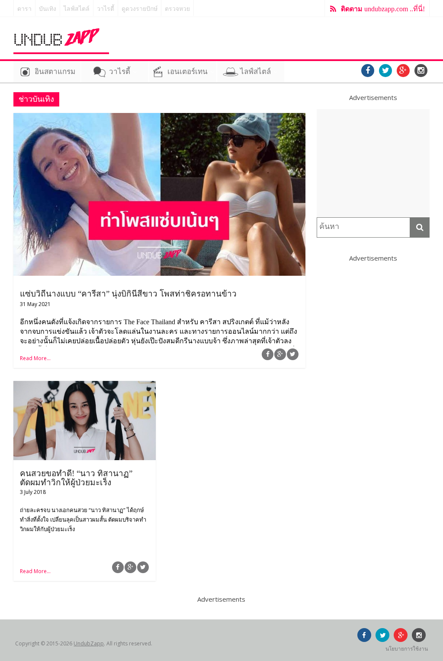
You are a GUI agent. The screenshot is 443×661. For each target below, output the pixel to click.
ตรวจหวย (177, 9)
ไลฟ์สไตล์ (77, 9)
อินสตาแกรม (55, 72)
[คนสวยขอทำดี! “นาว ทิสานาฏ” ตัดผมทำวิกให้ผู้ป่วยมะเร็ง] (84, 386)
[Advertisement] (373, 163)
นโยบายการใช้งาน (406, 648)
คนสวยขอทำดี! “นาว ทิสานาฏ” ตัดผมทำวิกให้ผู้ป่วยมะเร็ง (76, 478)
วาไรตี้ (105, 9)
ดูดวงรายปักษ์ (139, 9)
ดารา (24, 9)
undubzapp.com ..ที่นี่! (383, 9)
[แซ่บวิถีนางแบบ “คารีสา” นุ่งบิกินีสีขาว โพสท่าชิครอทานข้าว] (159, 118)
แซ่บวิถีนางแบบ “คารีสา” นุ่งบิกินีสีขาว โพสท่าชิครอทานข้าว (128, 293)
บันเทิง (47, 9)
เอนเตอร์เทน (187, 72)
